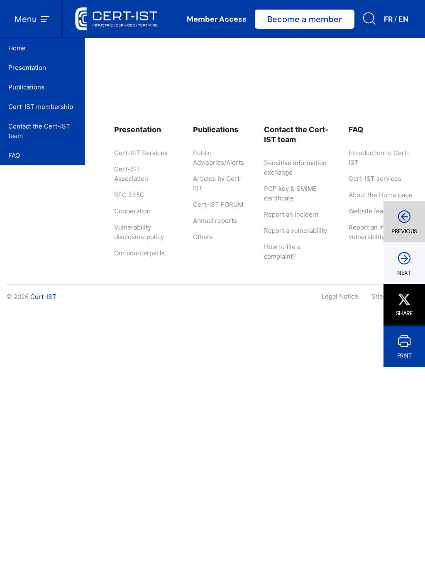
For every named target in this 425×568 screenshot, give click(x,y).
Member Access (217, 19)
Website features (373, 211)
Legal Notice (340, 296)
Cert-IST (43, 297)
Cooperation (132, 211)
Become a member (304, 19)
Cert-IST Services (141, 153)
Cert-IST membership (40, 107)
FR (388, 19)
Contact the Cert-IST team (39, 131)
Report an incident (291, 214)
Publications (26, 87)
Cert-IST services (375, 179)
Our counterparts (139, 253)
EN (403, 19)
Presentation (27, 68)
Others (203, 237)
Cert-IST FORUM (218, 204)
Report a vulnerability (295, 231)
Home (17, 48)
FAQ (14, 155)
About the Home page (381, 195)
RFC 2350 (129, 195)
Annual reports (215, 221)
